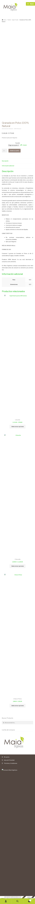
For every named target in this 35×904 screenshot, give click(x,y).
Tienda (9, 20)
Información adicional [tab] (8, 165)
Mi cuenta (6, 757)
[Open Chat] (31, 899)
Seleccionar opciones (17, 426)
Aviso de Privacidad (9, 760)
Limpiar (24, 145)
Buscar (17, 901)
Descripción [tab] (5, 161)
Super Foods (15, 20)
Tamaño (17, 143)
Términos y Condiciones (10, 763)
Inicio (5, 20)
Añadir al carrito (14, 150)
